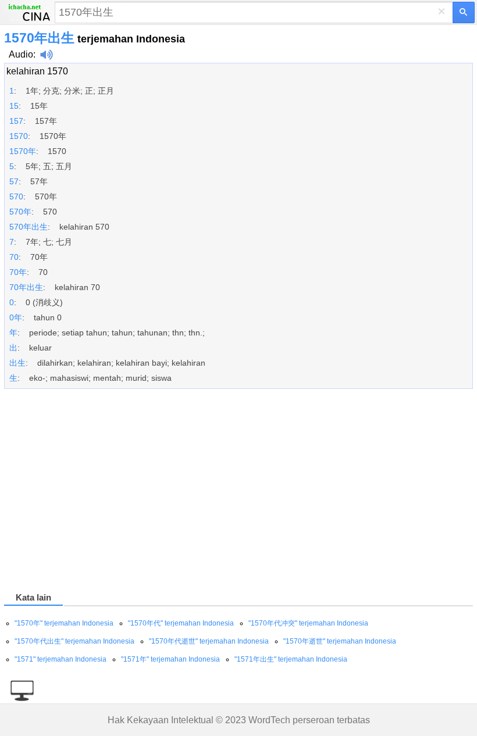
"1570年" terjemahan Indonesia (64, 623)
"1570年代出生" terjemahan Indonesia (74, 641)
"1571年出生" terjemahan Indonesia (290, 659)
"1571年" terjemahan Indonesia (170, 659)
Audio (21, 54)
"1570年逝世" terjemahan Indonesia (339, 641)
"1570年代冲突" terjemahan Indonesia (308, 623)
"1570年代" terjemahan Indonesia (181, 623)
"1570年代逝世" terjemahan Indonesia (209, 641)
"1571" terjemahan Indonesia (60, 659)
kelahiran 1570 (37, 71)
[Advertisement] (238, 492)
